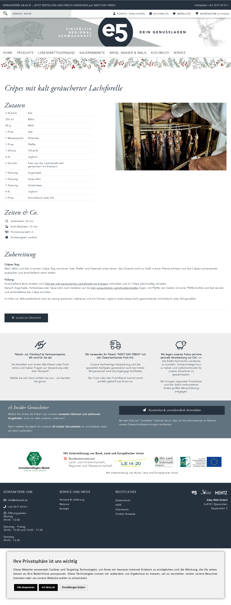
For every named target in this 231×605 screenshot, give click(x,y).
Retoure (64, 504)
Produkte (25, 53)
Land (145, 473)
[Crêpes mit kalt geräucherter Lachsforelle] (171, 169)
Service (180, 53)
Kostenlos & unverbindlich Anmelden (174, 410)
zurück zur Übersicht (27, 317)
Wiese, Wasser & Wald (128, 53)
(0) (213, 14)
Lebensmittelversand (56, 53)
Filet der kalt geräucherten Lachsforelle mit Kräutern (76, 284)
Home (7, 53)
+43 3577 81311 (218, 5)
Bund (137, 473)
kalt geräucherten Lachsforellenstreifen (114, 288)
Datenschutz (123, 500)
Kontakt (64, 508)
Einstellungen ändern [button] (73, 587)
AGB (118, 505)
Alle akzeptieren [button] (25, 587)
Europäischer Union (166, 473)
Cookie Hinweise (125, 514)
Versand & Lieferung (72, 499)
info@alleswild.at (16, 500)
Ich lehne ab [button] (48, 587)
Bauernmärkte (92, 53)
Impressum (122, 509)
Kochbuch (160, 53)
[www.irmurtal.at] (34, 472)
